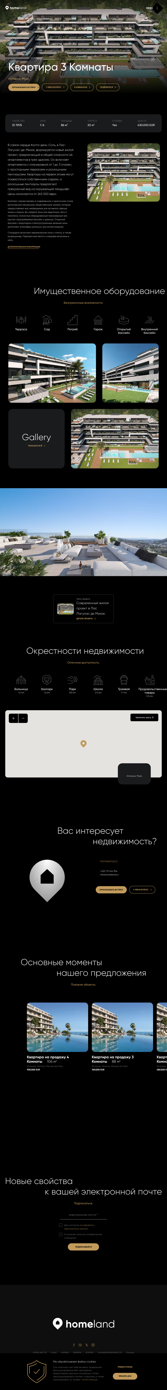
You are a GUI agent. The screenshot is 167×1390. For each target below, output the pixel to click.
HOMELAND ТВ (39, 1352)
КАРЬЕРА (77, 1352)
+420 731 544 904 (108, 871)
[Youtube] (80, 1345)
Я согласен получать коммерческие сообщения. (83, 1236)
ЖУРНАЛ (65, 1352)
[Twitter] (86, 1345)
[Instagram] (93, 1345)
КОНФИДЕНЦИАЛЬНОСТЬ (110, 1352)
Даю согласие (79, 1227)
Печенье (130, 1352)
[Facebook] (74, 1345)
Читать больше (89, 1379)
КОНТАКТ (90, 1352)
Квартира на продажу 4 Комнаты (44, 1004)
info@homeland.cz (109, 874)
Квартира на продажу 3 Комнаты (109, 1004)
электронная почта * (83, 1215)
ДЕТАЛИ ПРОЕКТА (61, 596)
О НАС (54, 1352)
